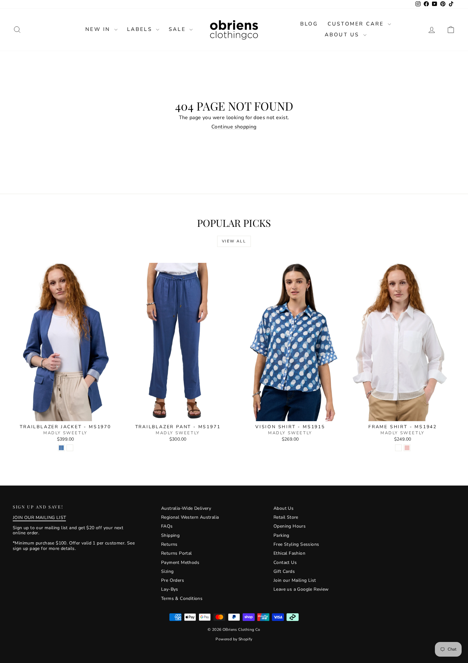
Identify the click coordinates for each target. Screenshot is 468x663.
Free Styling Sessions (296, 544)
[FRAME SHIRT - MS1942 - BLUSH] (407, 448)
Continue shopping (234, 126)
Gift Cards (284, 571)
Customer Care (357, 23)
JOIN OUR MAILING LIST (39, 518)
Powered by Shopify (234, 639)
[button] (451, 29)
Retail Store (285, 517)
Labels (140, 29)
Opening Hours (289, 526)
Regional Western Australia (190, 517)
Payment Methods (180, 562)
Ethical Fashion (289, 553)
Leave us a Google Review (301, 589)
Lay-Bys (169, 589)
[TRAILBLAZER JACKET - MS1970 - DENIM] (61, 448)
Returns (169, 544)
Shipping (170, 535)
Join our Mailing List (294, 580)
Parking (281, 535)
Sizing (167, 571)
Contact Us (285, 562)
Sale (178, 29)
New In (98, 29)
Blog (309, 23)
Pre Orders (172, 580)
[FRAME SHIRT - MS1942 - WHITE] (398, 448)
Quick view (65, 414)
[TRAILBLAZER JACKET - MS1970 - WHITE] (70, 448)
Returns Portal (176, 553)
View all (234, 241)
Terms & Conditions (181, 598)
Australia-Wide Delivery (186, 508)
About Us (343, 34)
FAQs (167, 526)
